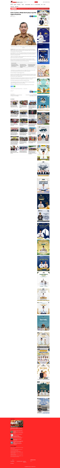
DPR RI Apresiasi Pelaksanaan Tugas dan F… (17, 444)
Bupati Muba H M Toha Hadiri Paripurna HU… (17, 439)
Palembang (14, 431)
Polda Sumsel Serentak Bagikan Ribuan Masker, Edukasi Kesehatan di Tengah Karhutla (14, 151)
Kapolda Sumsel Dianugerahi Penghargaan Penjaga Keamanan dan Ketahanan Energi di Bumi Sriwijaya (32, 116)
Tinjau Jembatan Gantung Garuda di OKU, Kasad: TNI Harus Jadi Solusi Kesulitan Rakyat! (23, 106)
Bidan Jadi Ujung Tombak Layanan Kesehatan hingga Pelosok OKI (14, 124)
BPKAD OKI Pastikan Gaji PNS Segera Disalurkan (16, 88)
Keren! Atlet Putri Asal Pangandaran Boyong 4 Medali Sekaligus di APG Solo (31, 95)
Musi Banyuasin (20, 434)
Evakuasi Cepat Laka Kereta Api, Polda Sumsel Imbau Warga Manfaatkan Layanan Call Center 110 (23, 142)
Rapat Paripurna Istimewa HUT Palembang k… (16, 429)
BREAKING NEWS (18, 430)
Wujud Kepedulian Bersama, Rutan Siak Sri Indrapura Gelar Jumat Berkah (24, 124)
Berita (17, 434)
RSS (31, 461)
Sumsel (14, 442)
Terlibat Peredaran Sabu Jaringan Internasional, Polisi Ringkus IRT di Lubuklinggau (16, 95)
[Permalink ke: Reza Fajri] (11, 16)
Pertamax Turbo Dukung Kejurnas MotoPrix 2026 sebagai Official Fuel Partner (14, 106)
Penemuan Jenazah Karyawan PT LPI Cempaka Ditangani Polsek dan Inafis (32, 142)
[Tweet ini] (32, 16)
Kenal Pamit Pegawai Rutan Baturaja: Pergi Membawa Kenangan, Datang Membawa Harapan (32, 133)
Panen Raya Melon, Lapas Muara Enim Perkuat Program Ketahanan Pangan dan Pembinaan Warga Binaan (23, 133)
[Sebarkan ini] (30, 16)
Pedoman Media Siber (19, 461)
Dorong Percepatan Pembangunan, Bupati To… (17, 436)
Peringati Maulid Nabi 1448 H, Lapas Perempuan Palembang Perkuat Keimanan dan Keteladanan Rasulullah (32, 124)
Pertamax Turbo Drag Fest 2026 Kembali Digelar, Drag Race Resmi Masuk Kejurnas (23, 151)
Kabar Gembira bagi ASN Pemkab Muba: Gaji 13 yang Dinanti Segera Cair (14, 65)
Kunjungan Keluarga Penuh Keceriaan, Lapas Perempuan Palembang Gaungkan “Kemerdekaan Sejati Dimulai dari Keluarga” (32, 107)
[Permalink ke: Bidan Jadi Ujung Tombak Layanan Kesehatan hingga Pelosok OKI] (15, 121)
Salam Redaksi (12, 461)
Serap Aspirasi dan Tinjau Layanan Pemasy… (18, 432)
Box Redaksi (12, 463)
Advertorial (14, 430)
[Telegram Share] (34, 16)
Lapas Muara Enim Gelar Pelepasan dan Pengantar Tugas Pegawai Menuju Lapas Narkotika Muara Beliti (14, 133)
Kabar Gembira (25, 88)
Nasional (21, 430)
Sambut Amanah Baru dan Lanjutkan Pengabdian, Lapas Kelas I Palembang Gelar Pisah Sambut (24, 116)
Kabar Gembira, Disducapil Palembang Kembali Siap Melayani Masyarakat (31, 65)
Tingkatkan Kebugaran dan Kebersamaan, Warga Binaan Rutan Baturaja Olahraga (41, 8)
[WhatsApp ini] (36, 16)
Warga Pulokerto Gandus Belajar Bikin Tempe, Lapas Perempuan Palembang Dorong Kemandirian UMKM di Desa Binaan (32, 152)
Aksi (16, 441)
